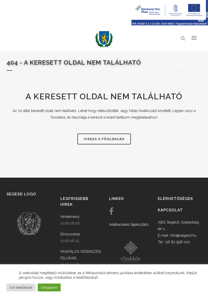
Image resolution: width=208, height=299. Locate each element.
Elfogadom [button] (49, 287)
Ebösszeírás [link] (70, 234)
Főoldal (177, 64)
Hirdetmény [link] (70, 217)
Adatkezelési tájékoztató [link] (129, 224)
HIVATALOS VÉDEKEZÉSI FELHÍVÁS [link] (80, 255)
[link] (104, 39)
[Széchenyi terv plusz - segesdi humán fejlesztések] (169, 24)
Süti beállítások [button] (20, 287)
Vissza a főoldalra (104, 139)
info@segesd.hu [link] (183, 235)
